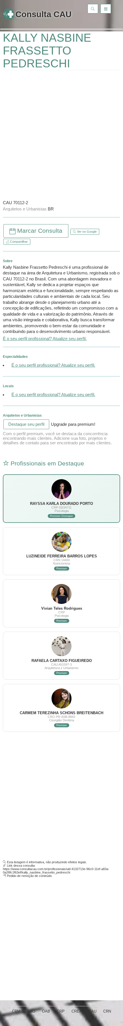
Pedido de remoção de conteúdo (29, 876)
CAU (92, 1011)
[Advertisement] (61, 134)
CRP (61, 1011)
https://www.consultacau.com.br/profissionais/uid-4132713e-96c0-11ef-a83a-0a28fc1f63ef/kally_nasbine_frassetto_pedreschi (56, 870)
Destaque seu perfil (26, 424)
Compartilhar (18, 241)
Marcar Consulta (38, 230)
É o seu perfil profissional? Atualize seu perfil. (45, 338)
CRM (16, 1011)
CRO (31, 1011)
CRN (107, 1011)
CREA (77, 1011)
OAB (46, 1011)
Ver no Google (86, 231)
